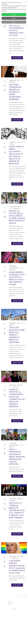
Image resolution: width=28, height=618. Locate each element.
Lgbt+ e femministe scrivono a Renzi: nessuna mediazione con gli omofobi (17, 456)
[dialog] (14, 12)
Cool (18, 498)
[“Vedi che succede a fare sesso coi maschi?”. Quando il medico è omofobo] (14, 314)
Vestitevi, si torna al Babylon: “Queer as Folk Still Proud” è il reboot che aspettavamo (17, 510)
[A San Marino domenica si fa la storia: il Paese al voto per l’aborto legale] (14, 257)
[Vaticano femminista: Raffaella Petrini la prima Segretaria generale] (14, 71)
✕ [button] (25, 2)
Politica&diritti (15, 267)
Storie (18, 142)
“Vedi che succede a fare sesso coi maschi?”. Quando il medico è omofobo (17, 334)
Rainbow (21, 556)
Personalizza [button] (14, 22)
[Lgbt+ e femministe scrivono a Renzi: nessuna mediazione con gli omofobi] (14, 434)
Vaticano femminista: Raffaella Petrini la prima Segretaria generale (15, 91)
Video (21, 385)
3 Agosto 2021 (15, 386)
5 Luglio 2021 (15, 558)
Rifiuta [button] (14, 18)
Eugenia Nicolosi (13, 80)
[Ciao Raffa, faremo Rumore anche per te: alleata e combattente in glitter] (14, 548)
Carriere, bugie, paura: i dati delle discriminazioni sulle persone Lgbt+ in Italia (16, 27)
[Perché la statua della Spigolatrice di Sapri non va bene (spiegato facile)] (14, 198)
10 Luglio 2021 (12, 500)
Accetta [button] (14, 14)
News (18, 80)
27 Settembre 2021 (16, 208)
